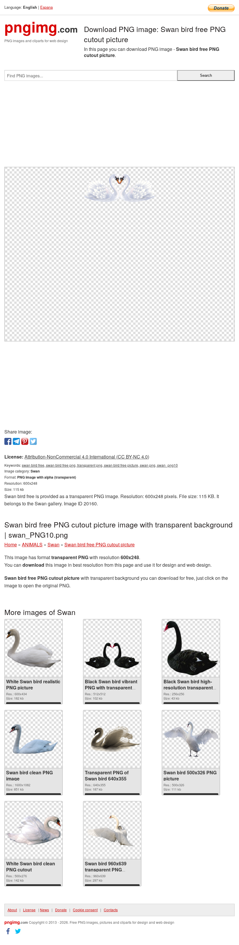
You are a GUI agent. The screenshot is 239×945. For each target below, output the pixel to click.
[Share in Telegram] (16, 441)
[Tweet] (33, 441)
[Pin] (24, 441)
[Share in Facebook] (7, 441)
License (29, 909)
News (44, 909)
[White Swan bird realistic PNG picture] (33, 648)
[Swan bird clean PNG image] (33, 739)
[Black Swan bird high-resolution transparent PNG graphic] (191, 648)
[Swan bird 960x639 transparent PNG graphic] (112, 830)
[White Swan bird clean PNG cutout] (33, 830)
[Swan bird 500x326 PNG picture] (191, 739)
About (12, 909)
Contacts (111, 909)
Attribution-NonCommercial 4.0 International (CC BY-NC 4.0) (86, 456)
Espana (46, 7)
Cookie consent (85, 909)
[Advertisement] (119, 126)
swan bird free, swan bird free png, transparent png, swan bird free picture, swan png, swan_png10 (100, 465)
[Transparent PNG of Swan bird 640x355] (112, 739)
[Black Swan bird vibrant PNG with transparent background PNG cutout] (112, 648)
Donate (61, 909)
